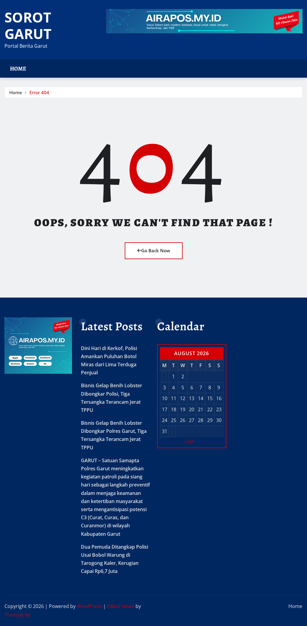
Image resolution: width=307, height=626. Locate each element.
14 (200, 398)
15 (210, 398)
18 (173, 409)
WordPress (89, 606)
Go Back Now (155, 250)
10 (164, 398)
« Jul (189, 441)
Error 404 (39, 92)
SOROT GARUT (28, 25)
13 (191, 398)
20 (191, 409)
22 (210, 409)
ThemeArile (17, 615)
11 (173, 398)
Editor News (120, 606)
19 (182, 409)
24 (164, 420)
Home (18, 68)
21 (200, 409)
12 (182, 398)
